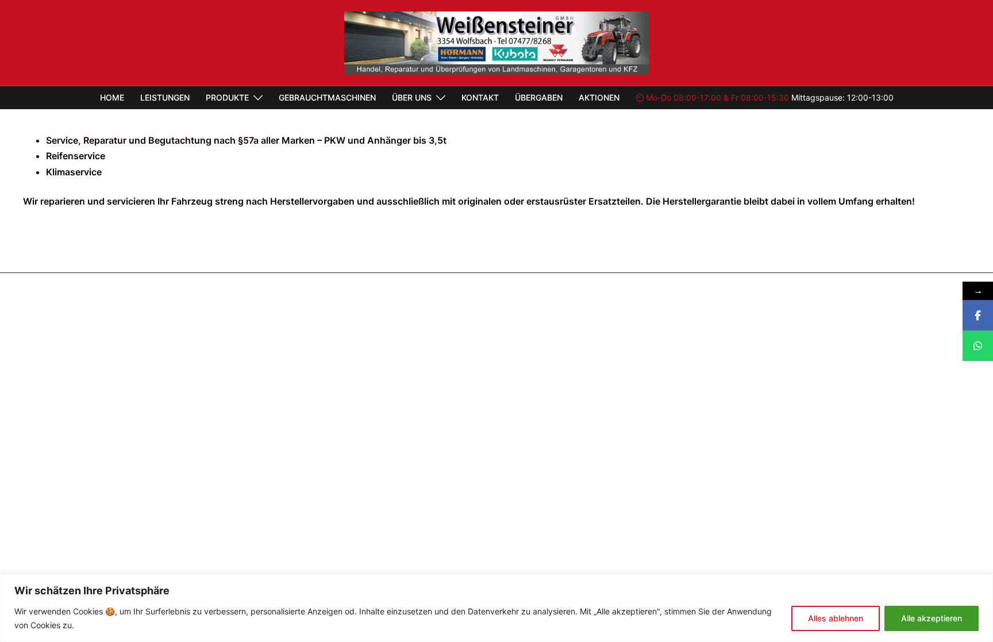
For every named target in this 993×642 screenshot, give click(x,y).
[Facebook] (978, 315)
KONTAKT (480, 97)
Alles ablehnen (835, 618)
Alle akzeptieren (931, 618)
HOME (112, 97)
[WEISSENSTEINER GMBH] (496, 42)
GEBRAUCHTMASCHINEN (327, 97)
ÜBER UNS (412, 97)
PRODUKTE (227, 97)
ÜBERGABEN (539, 97)
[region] (496, 608)
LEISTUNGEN (165, 97)
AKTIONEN (599, 97)
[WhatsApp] (978, 345)
